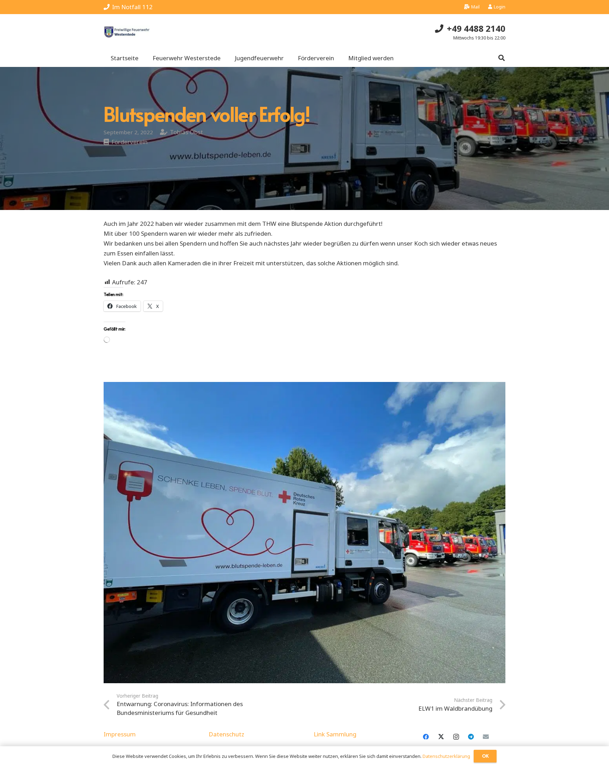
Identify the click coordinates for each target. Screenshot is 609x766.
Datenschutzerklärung (446, 756)
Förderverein (129, 142)
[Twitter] (441, 737)
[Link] (127, 32)
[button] (501, 58)
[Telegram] (471, 737)
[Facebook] (425, 737)
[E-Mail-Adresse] (485, 737)
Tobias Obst (186, 132)
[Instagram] (455, 737)
